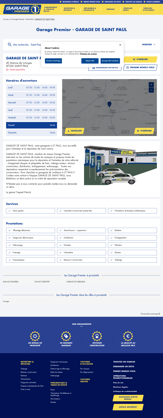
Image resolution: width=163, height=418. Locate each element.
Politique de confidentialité (125, 391)
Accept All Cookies (110, 61)
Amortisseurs (55, 399)
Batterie (24, 375)
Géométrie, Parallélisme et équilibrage (61, 394)
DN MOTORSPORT (42, 282)
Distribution (55, 365)
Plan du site (118, 382)
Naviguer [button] (76, 131)
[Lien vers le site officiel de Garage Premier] (22, 9)
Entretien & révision (27, 363)
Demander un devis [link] (107, 68)
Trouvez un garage (124, 362)
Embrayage (55, 375)
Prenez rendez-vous (124, 371)
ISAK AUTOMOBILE (10, 282)
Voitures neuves (85, 380)
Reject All (90, 61)
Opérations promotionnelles (123, 377)
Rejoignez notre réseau (128, 398)
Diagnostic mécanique (59, 362)
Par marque (84, 369)
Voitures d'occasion (86, 363)
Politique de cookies (88, 54)
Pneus (53, 390)
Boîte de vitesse (57, 372)
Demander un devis (123, 366)
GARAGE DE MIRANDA (75, 282)
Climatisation (26, 379)
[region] (82, 54)
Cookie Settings (53, 61)
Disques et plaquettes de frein (32, 386)
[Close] (120, 45)
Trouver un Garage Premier (13, 19)
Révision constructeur (29, 372)
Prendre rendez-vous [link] (142, 68)
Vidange (24, 369)
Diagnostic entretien (28, 382)
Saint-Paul (29, 19)
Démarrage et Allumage (60, 369)
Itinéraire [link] (142, 59)
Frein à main (25, 389)
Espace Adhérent (128, 407)
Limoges (6, 301)
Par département (86, 372)
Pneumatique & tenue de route (59, 384)
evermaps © (155, 314)
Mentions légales (120, 387)
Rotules (53, 402)
